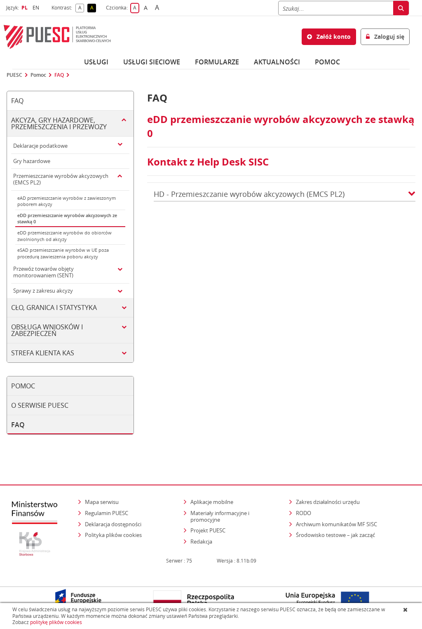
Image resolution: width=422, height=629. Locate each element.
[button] (411, 194)
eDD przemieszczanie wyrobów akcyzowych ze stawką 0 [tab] (67, 218)
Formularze (217, 61)
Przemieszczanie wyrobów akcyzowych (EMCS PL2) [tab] (60, 179)
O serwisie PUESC (39, 405)
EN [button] (37, 8)
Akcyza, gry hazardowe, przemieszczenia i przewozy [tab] (59, 123)
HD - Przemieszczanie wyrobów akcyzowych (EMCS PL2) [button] (249, 194)
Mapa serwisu (102, 502)
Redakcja (201, 541)
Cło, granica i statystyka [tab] (54, 307)
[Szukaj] (401, 8)
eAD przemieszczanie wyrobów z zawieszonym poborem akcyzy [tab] (66, 201)
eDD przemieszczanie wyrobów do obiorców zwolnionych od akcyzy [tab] (64, 235)
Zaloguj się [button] (388, 36)
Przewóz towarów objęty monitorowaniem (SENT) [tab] (43, 272)
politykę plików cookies (56, 622)
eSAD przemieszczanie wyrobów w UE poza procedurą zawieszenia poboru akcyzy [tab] (63, 253)
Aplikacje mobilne (211, 502)
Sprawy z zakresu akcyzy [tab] (43, 290)
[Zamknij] (406, 609)
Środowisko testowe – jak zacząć (336, 535)
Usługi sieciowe (151, 61)
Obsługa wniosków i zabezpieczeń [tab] (47, 330)
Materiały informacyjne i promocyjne (219, 516)
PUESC (14, 75)
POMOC (327, 61)
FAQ (59, 75)
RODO (303, 513)
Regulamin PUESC (106, 513)
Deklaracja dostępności (113, 524)
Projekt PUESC (207, 530)
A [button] (81, 8)
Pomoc (38, 75)
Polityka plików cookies (113, 535)
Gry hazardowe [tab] (31, 161)
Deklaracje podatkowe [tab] (40, 145)
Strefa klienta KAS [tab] (42, 352)
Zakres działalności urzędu (328, 502)
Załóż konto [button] (333, 36)
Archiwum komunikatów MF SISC (336, 524)
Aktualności (277, 61)
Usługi (96, 61)
